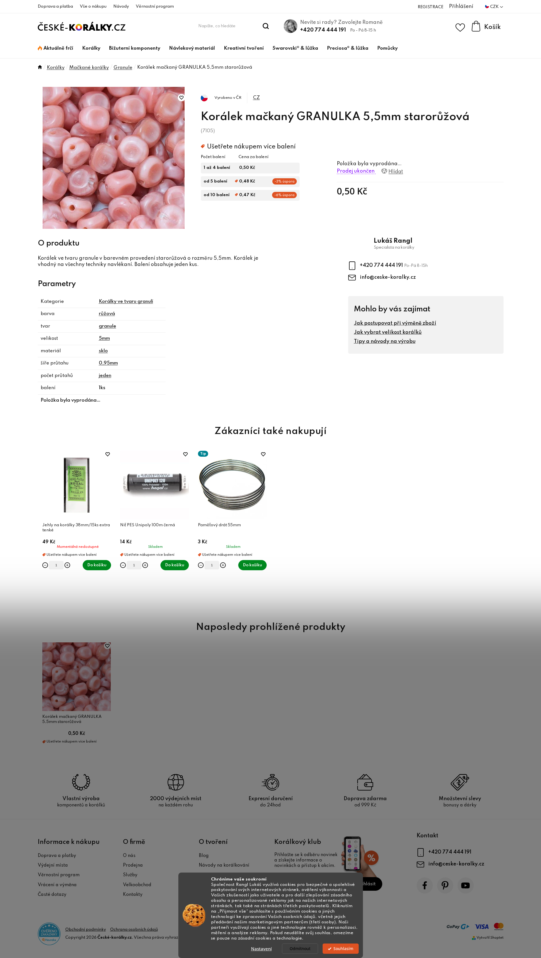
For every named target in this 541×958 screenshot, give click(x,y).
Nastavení (261, 948)
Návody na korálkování (224, 865)
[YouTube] (466, 885)
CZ (256, 97)
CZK (495, 7)
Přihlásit (366, 884)
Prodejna (133, 865)
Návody (121, 7)
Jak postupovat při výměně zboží (395, 323)
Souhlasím (343, 948)
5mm (104, 338)
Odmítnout (300, 948)
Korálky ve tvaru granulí (126, 301)
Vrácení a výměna (57, 885)
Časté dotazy (52, 894)
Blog (204, 856)
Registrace (430, 7)
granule (107, 326)
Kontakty (133, 894)
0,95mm (108, 363)
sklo (103, 351)
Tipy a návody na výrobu (384, 341)
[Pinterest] (445, 885)
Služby (130, 875)
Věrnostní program (155, 7)
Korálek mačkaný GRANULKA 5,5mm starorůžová (72, 719)
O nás (129, 856)
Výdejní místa (53, 865)
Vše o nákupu (93, 7)
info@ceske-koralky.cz (388, 277)
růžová (107, 313)
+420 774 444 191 (323, 30)
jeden (105, 375)
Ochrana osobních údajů (134, 930)
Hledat (265, 26)
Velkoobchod (137, 885)
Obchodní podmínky (85, 930)
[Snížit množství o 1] (45, 565)
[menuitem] (56, 48)
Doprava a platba (55, 7)
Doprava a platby (57, 856)
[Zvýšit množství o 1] (67, 565)
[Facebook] (425, 885)
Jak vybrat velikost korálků (388, 332)
